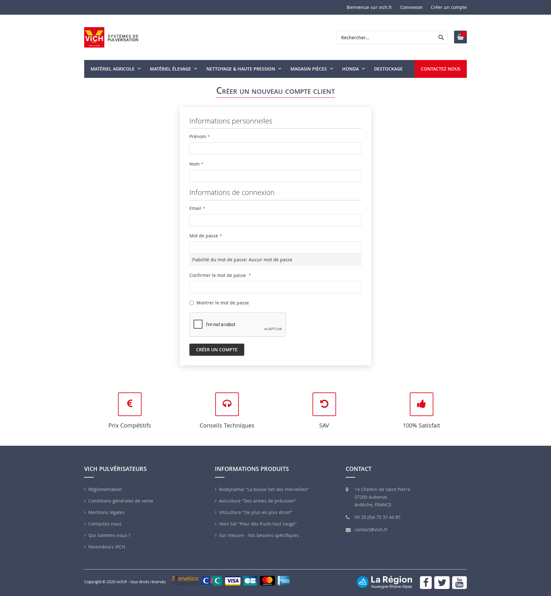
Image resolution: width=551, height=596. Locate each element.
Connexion (411, 7)
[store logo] (111, 37)
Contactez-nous (104, 524)
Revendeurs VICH (106, 547)
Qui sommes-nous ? (109, 535)
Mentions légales (106, 512)
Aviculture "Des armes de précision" (257, 501)
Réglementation (105, 489)
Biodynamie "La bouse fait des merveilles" (264, 489)
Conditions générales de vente (120, 501)
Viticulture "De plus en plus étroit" (255, 512)
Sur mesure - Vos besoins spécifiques (259, 535)
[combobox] (392, 37)
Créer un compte (449, 7)
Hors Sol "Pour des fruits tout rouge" (258, 524)
